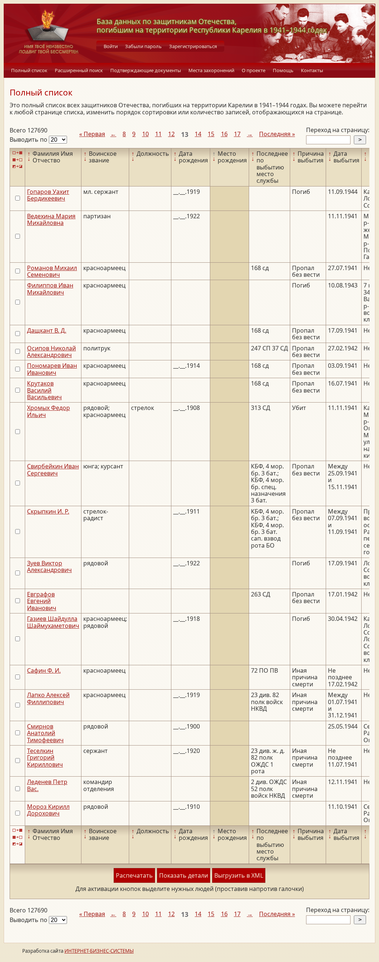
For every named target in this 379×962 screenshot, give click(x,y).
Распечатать (134, 875)
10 (145, 134)
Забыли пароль (143, 46)
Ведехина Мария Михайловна (51, 219)
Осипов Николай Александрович (51, 351)
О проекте (253, 70)
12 (171, 134)
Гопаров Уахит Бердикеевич (48, 195)
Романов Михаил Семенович (52, 271)
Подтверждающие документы (145, 70)
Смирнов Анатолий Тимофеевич (45, 733)
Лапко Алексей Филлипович (48, 698)
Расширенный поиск (79, 70)
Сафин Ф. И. (44, 670)
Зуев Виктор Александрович (49, 566)
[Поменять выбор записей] (17, 166)
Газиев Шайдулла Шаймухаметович (53, 622)
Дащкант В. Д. (46, 330)
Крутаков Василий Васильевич (44, 390)
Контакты (312, 70)
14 (198, 134)
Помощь (283, 70)
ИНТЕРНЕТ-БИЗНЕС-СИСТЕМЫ (99, 951)
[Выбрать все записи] (17, 153)
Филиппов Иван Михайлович (50, 288)
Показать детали (183, 875)
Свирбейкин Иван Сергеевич (53, 469)
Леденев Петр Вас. (47, 785)
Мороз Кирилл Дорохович (48, 810)
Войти (111, 46)
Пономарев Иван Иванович (52, 368)
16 (224, 134)
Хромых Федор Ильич (48, 411)
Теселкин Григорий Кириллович (45, 757)
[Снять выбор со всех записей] (17, 159)
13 (184, 134)
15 (211, 134)
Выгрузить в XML (238, 875)
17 (237, 134)
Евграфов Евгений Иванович (41, 601)
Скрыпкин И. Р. (48, 511)
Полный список (29, 70)
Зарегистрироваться (193, 46)
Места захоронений (211, 70)
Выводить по (29, 139)
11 (158, 134)
